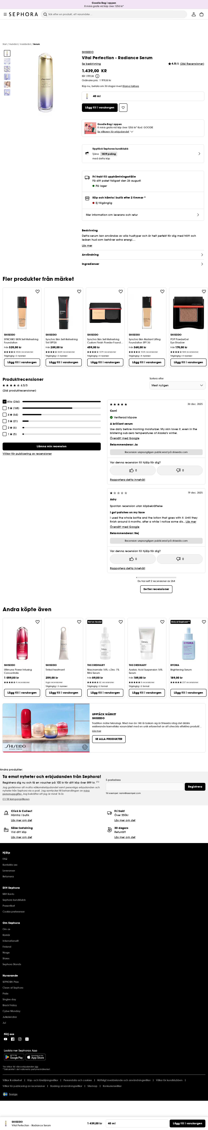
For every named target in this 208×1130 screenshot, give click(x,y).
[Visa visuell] (7, 53)
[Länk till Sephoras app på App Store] (36, 1057)
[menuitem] (194, 14)
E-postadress (113, 779)
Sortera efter (157, 378)
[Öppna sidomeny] (5, 14)
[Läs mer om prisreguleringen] (97, 76)
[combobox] (177, 385)
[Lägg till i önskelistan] (37, 291)
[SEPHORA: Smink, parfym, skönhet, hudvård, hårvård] (23, 14)
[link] (52, 446)
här (36, 1066)
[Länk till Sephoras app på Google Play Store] (14, 1057)
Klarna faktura (131, 86)
